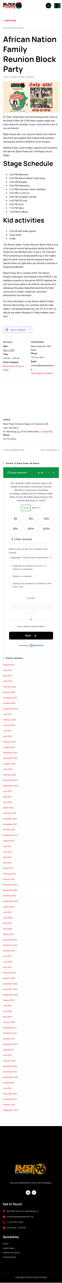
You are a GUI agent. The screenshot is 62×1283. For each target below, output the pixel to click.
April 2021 (7, 862)
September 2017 (10, 1044)
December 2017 (10, 1027)
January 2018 (9, 1022)
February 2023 (9, 774)
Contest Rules (9, 1257)
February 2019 (9, 972)
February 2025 (9, 719)
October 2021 (9, 829)
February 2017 (9, 1060)
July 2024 (7, 730)
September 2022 (10, 785)
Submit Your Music (11, 1252)
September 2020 (10, 901)
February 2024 (9, 741)
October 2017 (9, 1038)
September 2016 (10, 1077)
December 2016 (10, 1066)
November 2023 (10, 758)
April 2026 (7, 681)
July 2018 (7, 1005)
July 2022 (7, 791)
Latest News (9, 1248)
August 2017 (8, 1049)
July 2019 (7, 956)
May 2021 (7, 857)
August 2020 (9, 906)
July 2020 (7, 912)
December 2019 (10, 939)
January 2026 (9, 692)
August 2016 (8, 1082)
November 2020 (10, 890)
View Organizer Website (42, 373)
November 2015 (10, 1099)
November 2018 (10, 989)
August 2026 (9, 664)
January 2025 (9, 725)
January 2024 (9, 747)
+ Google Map (46, 431)
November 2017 (10, 1033)
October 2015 (9, 1104)
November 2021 (10, 824)
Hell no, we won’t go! (49, 450)
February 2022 (9, 813)
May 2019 (7, 967)
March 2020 (8, 934)
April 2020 (7, 928)
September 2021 (10, 835)
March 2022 (8, 807)
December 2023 (10, 752)
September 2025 (10, 708)
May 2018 (7, 1016)
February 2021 (9, 873)
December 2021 (10, 818)
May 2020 (7, 923)
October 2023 (9, 763)
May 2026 (7, 675)
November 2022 (10, 780)
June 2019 (7, 961)
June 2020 (8, 917)
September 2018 (10, 994)
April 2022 (7, 802)
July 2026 (7, 670)
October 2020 (9, 895)
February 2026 (9, 686)
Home (5, 1243)
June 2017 (7, 1055)
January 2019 (9, 978)
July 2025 (7, 714)
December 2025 (10, 697)
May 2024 (7, 736)
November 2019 (10, 945)
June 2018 (7, 1011)
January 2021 (9, 879)
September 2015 (10, 1110)
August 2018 (8, 1000)
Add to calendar (18, 329)
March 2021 (8, 868)
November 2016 (10, 1071)
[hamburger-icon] (57, 5)
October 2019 (9, 950)
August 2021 (8, 840)
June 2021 (7, 851)
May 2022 (7, 796)
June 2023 (7, 769)
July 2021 (7, 846)
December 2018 (10, 983)
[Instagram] (34, 1192)
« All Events (9, 20)
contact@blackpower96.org (20, 1216)
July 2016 (7, 1088)
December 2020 (10, 884)
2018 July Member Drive (14, 450)
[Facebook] (28, 1192)
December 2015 (10, 1093)
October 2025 (9, 703)
